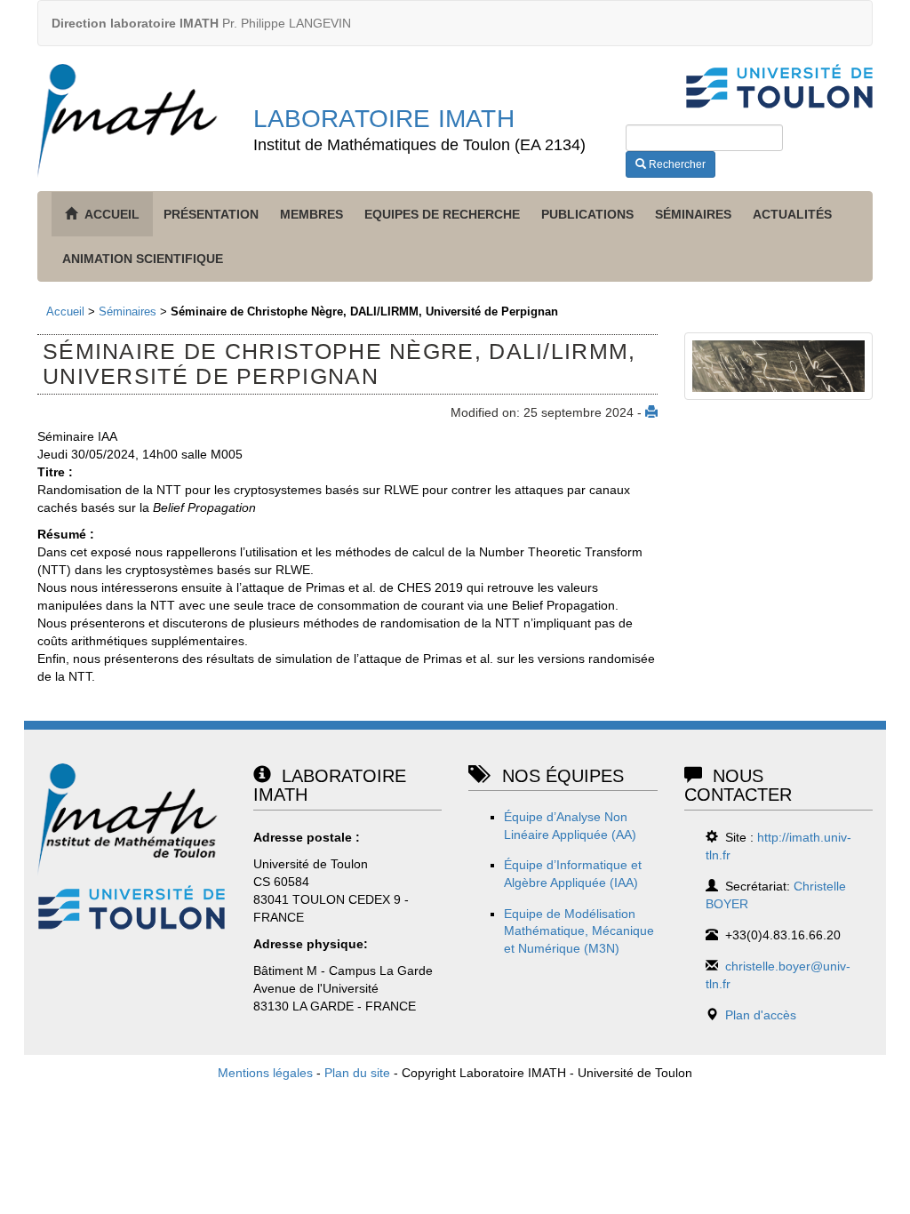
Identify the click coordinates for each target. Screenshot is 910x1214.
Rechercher (676, 164)
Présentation (211, 214)
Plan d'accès (760, 1015)
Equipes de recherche (442, 214)
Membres (311, 214)
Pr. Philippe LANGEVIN (201, 23)
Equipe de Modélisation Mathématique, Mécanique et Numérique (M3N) (579, 931)
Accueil (65, 311)
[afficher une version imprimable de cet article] (651, 412)
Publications (587, 214)
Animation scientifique (142, 259)
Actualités (792, 214)
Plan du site (357, 1073)
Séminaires (693, 214)
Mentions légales (265, 1073)
